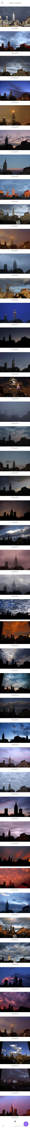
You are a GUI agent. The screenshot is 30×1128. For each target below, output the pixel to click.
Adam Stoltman (15, 3)
